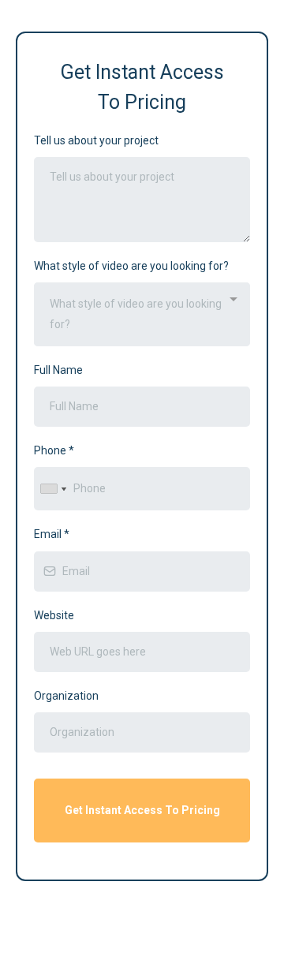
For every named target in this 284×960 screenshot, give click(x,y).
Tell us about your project (96, 140)
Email (51, 534)
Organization (66, 695)
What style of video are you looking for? (131, 266)
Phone (54, 450)
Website (54, 615)
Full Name (58, 370)
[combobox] (142, 314)
